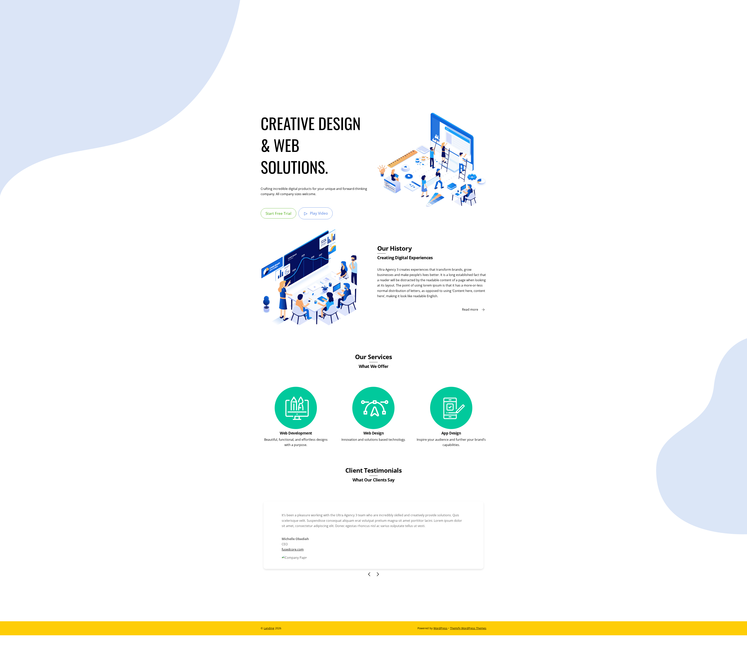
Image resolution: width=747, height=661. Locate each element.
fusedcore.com (293, 549)
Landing (269, 628)
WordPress (440, 628)
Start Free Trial (278, 213)
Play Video (319, 213)
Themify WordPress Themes (468, 628)
